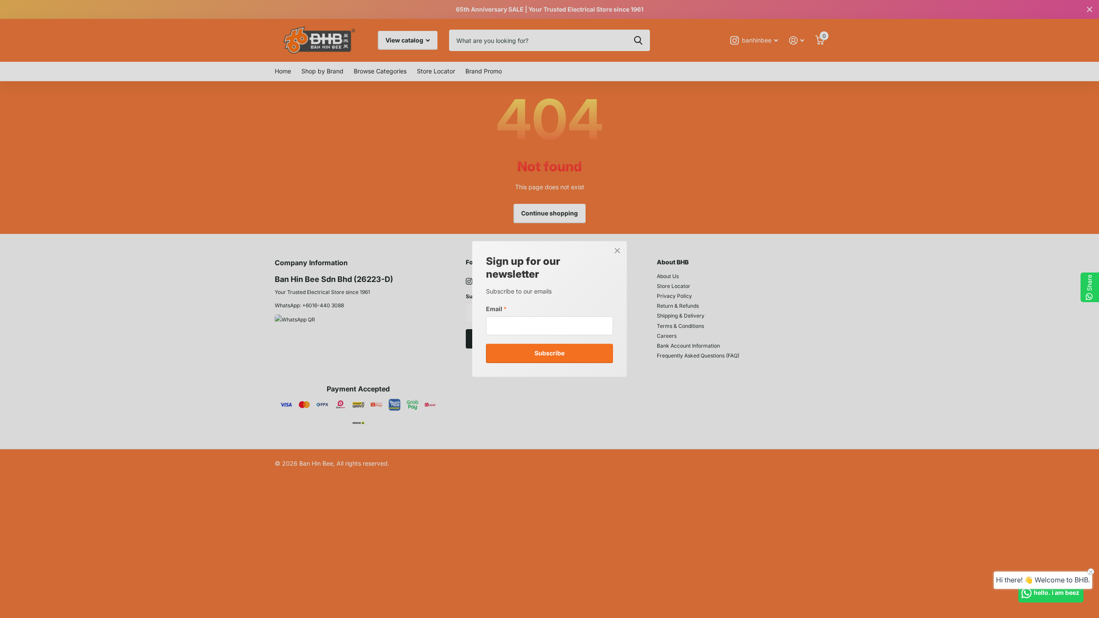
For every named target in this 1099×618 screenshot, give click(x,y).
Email (496, 308)
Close (617, 250)
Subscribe (549, 353)
